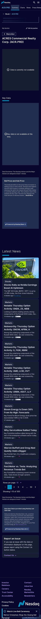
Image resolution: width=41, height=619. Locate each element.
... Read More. (28, 195)
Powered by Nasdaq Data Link (17, 529)
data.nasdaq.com (21, 524)
